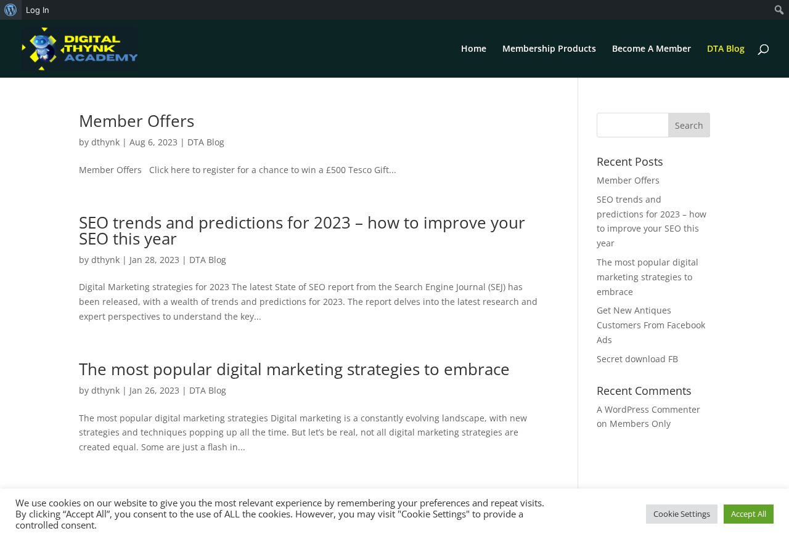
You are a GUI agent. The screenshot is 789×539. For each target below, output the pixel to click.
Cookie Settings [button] (681, 513)
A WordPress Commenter (648, 409)
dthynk (105, 142)
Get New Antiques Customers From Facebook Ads (651, 325)
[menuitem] (11, 10)
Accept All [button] (748, 513)
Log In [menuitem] (37, 10)
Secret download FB (637, 359)
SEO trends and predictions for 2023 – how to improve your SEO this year (302, 230)
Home (473, 49)
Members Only (640, 423)
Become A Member (651, 49)
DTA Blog (726, 49)
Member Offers (136, 121)
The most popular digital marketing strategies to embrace (294, 369)
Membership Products (549, 49)
